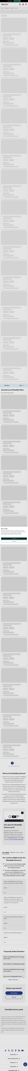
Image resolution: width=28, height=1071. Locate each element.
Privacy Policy (18, 534)
